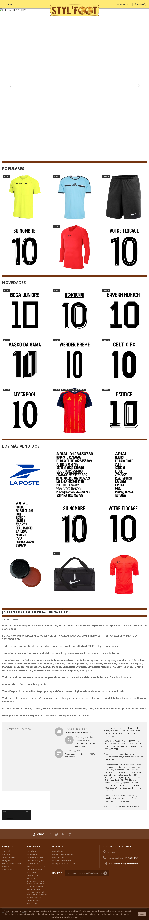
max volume (15, 819)
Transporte (32, 872)
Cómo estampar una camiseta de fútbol (36, 882)
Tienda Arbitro (8, 854)
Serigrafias (7, 860)
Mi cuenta (57, 846)
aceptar (141, 914)
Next (138, 85)
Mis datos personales (61, 860)
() (140, 4)
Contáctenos (32, 854)
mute (4, 819)
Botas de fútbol (9, 857)
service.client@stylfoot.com (126, 863)
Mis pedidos (57, 851)
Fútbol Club (7, 851)
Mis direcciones (59, 857)
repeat (24, 814)
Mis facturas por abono (62, 854)
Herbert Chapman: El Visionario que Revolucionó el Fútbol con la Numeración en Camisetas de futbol (37, 891)
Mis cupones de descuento (64, 863)
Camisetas (7, 869)
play (10, 814)
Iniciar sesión (123, 4)
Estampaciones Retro (11, 863)
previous (5, 814)
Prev (10, 85)
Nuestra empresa (35, 857)
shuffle (29, 814)
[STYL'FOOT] (74, 9)
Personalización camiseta (34, 876)
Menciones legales (35, 860)
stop (19, 814)
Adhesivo (6, 866)
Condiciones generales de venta (36, 864)
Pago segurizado (34, 869)
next (15, 814)
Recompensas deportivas (33, 901)
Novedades (32, 851)
